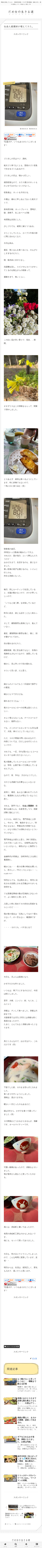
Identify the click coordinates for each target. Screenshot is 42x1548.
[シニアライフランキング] (10, 138)
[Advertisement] (21, 57)
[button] (37, 789)
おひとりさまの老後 (12, 1346)
